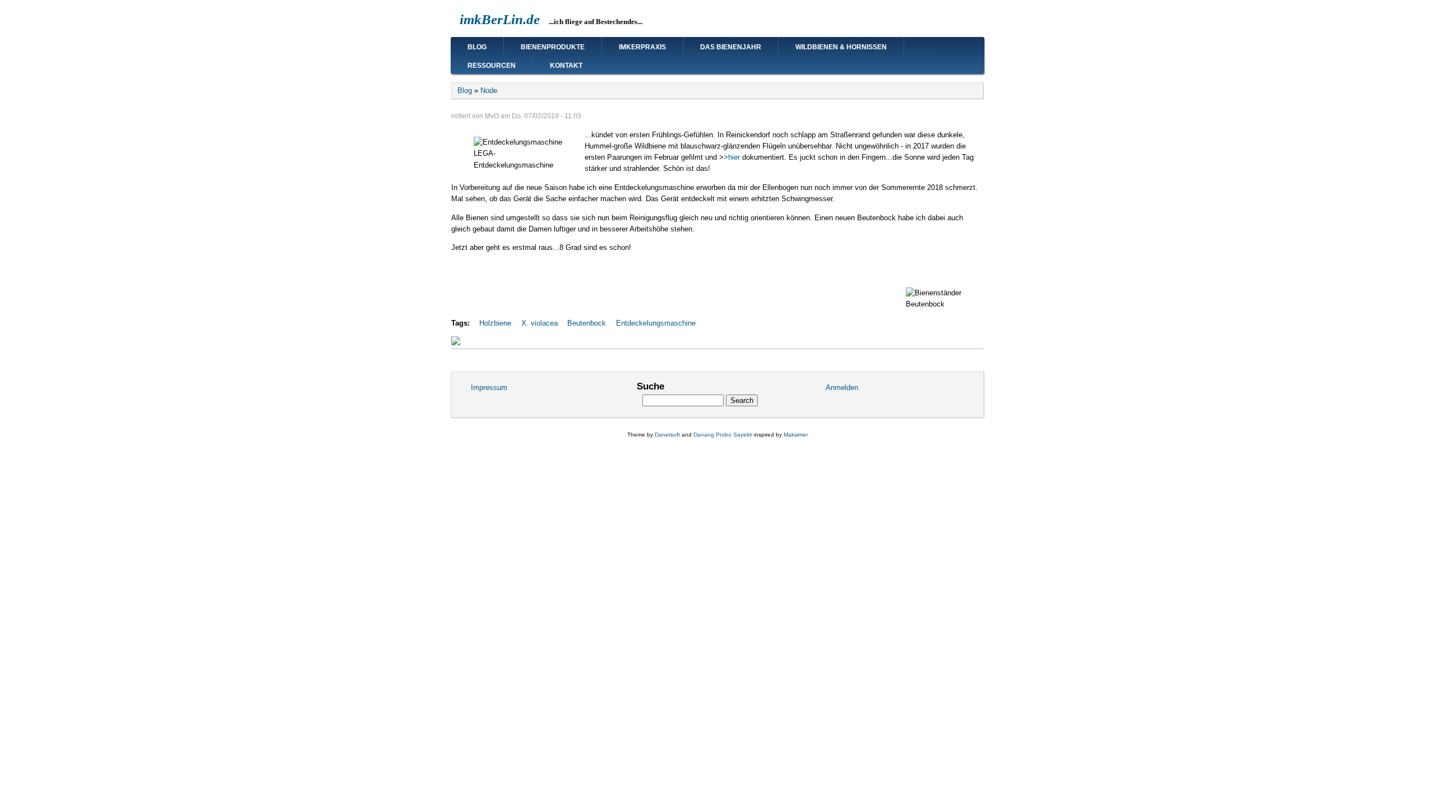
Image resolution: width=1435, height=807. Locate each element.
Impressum (489, 387)
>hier (733, 157)
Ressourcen (491, 65)
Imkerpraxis (642, 47)
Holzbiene (495, 323)
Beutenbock (586, 323)
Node (488, 90)
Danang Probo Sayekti (722, 435)
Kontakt (566, 65)
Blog (477, 47)
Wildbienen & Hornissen (841, 47)
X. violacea (539, 323)
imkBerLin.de (500, 19)
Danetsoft (667, 435)
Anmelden (842, 387)
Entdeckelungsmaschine (656, 323)
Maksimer (796, 435)
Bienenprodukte (553, 47)
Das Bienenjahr (730, 47)
